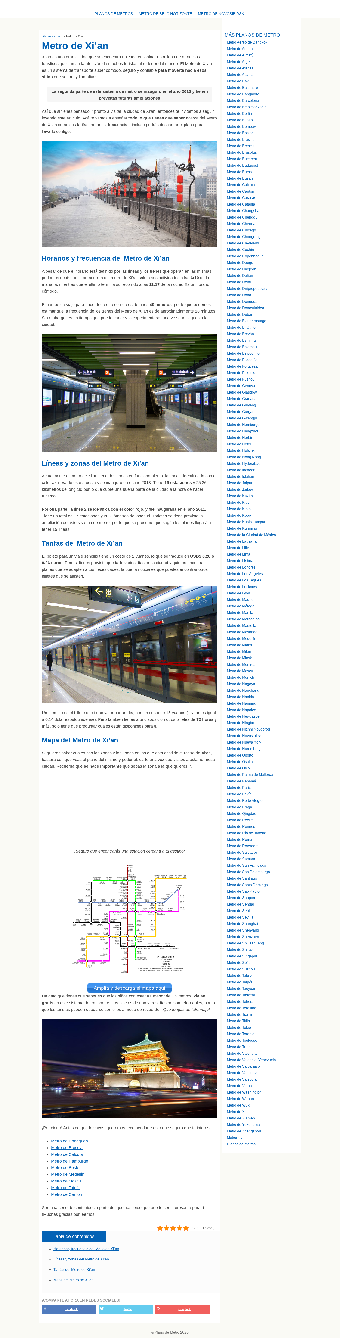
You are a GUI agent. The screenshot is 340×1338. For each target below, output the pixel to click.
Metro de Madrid (240, 600)
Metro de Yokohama (243, 1125)
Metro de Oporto (240, 755)
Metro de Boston (66, 1167)
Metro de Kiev (238, 502)
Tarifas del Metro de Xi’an (74, 1270)
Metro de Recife (240, 820)
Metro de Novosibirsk (221, 14)
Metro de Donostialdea (245, 308)
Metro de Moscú (66, 1181)
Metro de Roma (239, 839)
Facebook (71, 1309)
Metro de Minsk (239, 658)
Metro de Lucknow (242, 587)
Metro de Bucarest (242, 159)
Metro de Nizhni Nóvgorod (248, 729)
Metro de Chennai (241, 224)
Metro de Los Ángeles (245, 574)
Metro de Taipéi (65, 1187)
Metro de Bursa (239, 172)
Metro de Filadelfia (242, 360)
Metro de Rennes (241, 826)
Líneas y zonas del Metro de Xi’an (81, 1259)
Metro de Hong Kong (244, 457)
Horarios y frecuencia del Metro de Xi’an (86, 1249)
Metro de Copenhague (245, 256)
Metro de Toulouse (242, 1040)
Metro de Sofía (239, 963)
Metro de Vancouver (243, 1073)
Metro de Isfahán (240, 476)
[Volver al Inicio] (170, 4)
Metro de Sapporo (241, 898)
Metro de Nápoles (241, 710)
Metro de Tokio (239, 1027)
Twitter (128, 1309)
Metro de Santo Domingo (247, 885)
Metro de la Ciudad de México (251, 535)
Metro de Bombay (241, 126)
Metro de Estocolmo (243, 353)
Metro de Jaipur (239, 483)
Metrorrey (234, 1138)
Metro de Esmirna (241, 340)
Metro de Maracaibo (243, 619)
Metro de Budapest (242, 165)
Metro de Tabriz (239, 976)
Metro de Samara (241, 859)
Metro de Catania (241, 204)
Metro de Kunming (242, 528)
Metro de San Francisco (246, 865)
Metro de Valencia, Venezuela (251, 1060)
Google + (184, 1309)
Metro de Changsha (243, 211)
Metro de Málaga (240, 606)
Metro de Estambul (242, 347)
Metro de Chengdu (242, 217)
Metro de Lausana (242, 541)
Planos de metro (53, 36)
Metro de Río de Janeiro (246, 833)
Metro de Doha (239, 295)
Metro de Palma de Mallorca (250, 775)
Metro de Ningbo (240, 723)
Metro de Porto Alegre (245, 801)
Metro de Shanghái (242, 924)
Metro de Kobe (239, 515)
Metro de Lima (238, 554)
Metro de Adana (240, 49)
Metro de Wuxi (238, 1105)
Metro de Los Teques (244, 580)
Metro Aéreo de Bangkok (247, 42)
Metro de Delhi (239, 282)
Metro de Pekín (239, 794)
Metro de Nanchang (243, 690)
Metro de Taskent (241, 995)
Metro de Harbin (240, 438)
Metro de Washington (244, 1092)
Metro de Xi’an (239, 1112)
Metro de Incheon (241, 470)
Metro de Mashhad (242, 632)
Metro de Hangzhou (243, 431)
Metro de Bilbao (240, 120)
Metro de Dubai (239, 314)
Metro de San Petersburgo (248, 872)
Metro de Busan (240, 178)
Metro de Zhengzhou (244, 1131)
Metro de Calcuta (67, 1154)
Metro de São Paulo (243, 891)
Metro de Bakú (239, 81)
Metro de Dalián (240, 276)
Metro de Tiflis (238, 1021)
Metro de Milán (239, 651)
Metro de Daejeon (241, 269)
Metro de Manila (240, 613)
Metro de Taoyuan (241, 989)
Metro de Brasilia (241, 139)
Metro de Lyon (238, 593)
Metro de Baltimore (242, 88)
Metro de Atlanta (240, 75)
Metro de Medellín (67, 1174)
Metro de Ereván (240, 334)
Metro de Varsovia (242, 1079)
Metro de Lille (238, 548)
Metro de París (239, 788)
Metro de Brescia (67, 1147)
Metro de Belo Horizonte (165, 14)
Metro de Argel (239, 62)
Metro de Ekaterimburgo (246, 321)
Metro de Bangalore (243, 94)
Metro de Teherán (241, 1002)
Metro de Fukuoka (242, 373)
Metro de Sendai (240, 904)
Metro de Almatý (240, 55)
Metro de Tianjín (240, 1014)
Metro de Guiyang (241, 405)
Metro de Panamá (241, 781)
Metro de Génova (241, 386)
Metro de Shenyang (243, 930)
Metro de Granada (242, 399)
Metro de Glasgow (242, 392)
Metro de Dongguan (69, 1141)
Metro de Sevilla (240, 917)
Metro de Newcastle (243, 716)
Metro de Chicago (241, 230)
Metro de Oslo (238, 768)
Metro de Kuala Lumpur (246, 522)
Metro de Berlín (239, 114)
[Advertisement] (129, 808)
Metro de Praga (239, 807)
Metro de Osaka (240, 762)
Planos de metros (114, 14)
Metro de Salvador (242, 852)
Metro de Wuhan (240, 1099)
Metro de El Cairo (241, 327)
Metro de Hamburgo (69, 1161)
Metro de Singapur (242, 956)
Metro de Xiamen (241, 1118)
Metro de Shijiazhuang (245, 943)
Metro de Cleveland (243, 243)
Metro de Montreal (242, 664)
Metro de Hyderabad (243, 464)
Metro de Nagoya (241, 684)
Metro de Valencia (242, 1053)
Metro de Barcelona (243, 101)
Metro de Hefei (239, 444)
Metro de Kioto (239, 509)
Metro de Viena (239, 1086)
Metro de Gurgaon (242, 412)
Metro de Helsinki (241, 451)
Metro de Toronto (240, 1034)
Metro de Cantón (66, 1194)
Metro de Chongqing (243, 237)
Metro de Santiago (242, 878)
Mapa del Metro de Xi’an (73, 1280)
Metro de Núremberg (244, 749)
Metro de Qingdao (241, 814)
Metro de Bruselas (242, 152)
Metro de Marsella (241, 626)
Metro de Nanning (241, 703)
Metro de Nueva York (244, 742)
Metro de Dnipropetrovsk (247, 289)
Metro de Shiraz (240, 950)
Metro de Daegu (240, 263)
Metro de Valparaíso (243, 1066)
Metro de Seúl (238, 911)
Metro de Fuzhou (241, 379)
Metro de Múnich (240, 677)
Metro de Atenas (240, 68)
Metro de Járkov (240, 489)
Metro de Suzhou (241, 969)
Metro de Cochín (240, 250)
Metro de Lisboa (240, 561)
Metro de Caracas (241, 198)
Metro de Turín (238, 1047)
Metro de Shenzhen (243, 937)
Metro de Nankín (240, 697)
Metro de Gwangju (242, 418)
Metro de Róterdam (242, 846)
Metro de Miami (239, 645)
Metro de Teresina (241, 1008)
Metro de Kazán (240, 496)
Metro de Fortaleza (242, 366)
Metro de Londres (241, 567)
